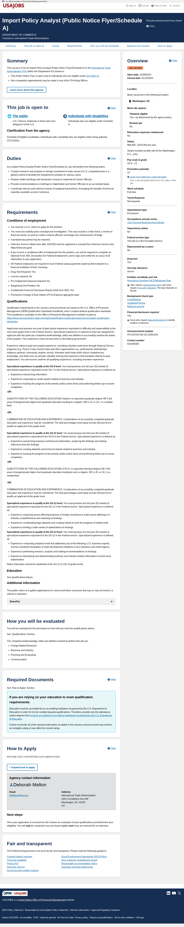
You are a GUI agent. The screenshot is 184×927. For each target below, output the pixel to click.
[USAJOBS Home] (14, 6)
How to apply (165, 45)
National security (135, 306)
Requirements (74, 45)
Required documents (138, 45)
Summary (11, 45)
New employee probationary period (79, 860)
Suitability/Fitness (136, 303)
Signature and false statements (77, 867)
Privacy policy (81, 917)
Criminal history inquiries (19, 856)
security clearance (147, 288)
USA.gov (140, 917)
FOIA (35, 917)
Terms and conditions (124, 917)
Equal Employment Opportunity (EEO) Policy (84, 856)
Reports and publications (101, 917)
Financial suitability (17, 860)
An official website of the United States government (26, 1)
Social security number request (22, 870)
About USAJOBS (10, 917)
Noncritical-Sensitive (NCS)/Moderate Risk (149, 280)
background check (152, 285)
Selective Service (16, 867)
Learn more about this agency (26, 89)
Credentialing (134, 299)
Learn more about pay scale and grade (148, 177)
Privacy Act (12, 863)
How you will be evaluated (104, 45)
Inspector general (48, 917)
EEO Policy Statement (12, 910)
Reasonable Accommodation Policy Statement (46, 910)
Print (152, 26)
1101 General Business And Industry (145, 222)
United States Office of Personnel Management (42, 900)
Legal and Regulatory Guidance (105, 910)
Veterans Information (79, 910)
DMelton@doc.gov (18, 795)
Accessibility (26, 917)
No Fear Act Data (65, 917)
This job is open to (34, 45)
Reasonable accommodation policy (79, 863)
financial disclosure (156, 320)
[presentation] (152, 101)
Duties (55, 45)
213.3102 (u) (92, 76)
